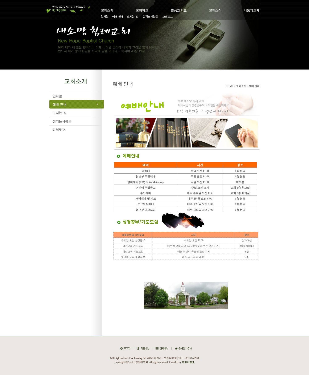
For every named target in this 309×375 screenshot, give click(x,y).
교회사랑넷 (188, 362)
